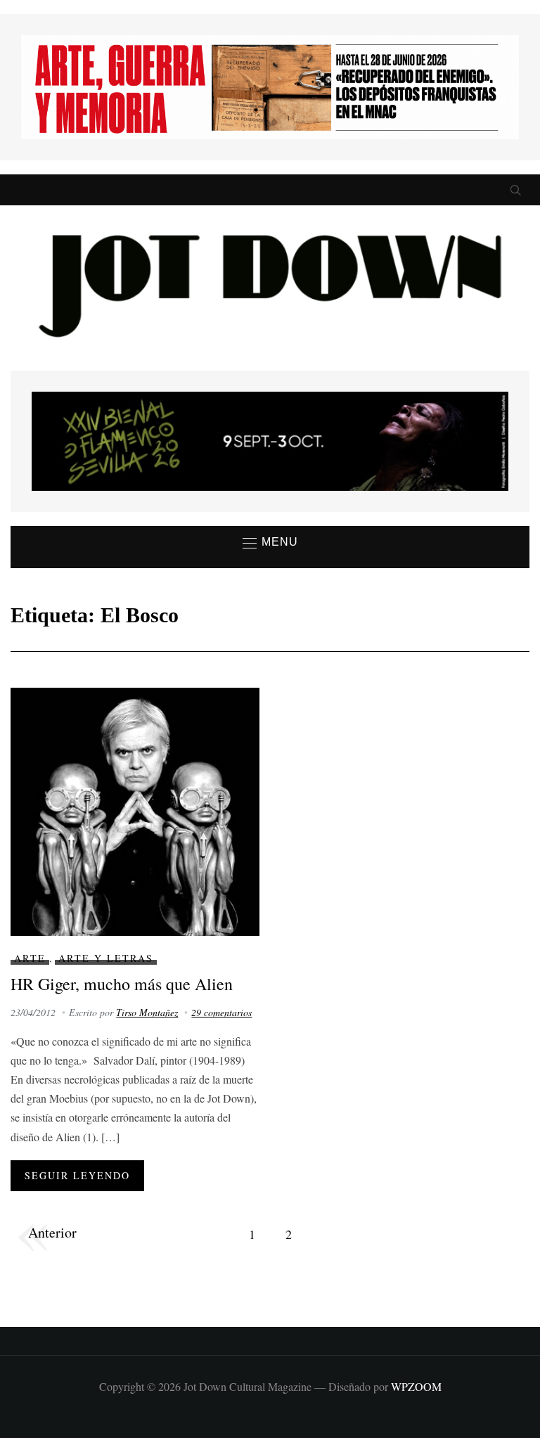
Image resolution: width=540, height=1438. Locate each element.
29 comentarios (221, 1012)
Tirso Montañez (147, 1012)
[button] (270, 542)
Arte (30, 958)
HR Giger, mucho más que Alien (122, 983)
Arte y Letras (105, 958)
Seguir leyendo (77, 1175)
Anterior (52, 1232)
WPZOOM (416, 1386)
